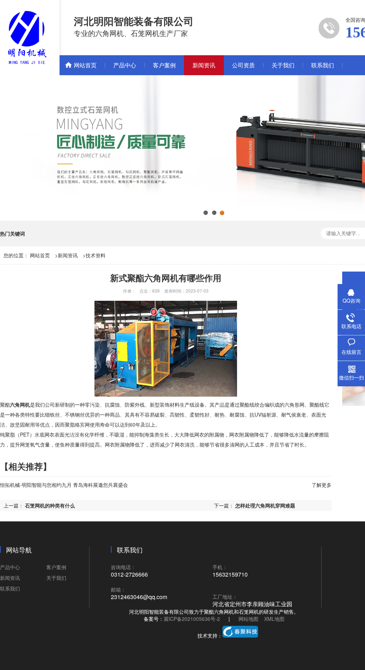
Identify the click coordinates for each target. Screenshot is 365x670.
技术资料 (96, 255)
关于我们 (283, 65)
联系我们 (322, 65)
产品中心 (124, 65)
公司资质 (243, 65)
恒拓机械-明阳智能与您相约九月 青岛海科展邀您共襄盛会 (64, 484)
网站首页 (85, 65)
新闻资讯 (203, 65)
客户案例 (164, 65)
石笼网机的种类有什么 (50, 505)
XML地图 (274, 618)
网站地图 (248, 618)
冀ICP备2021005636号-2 (192, 618)
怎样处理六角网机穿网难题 (265, 505)
